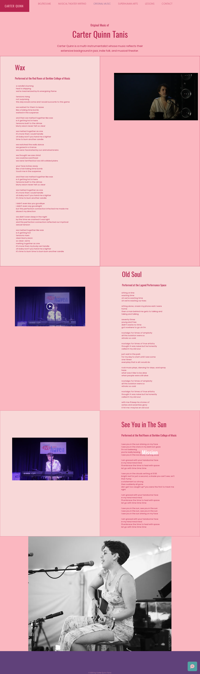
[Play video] (50, 306)
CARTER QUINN (14, 6)
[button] (194, 117)
